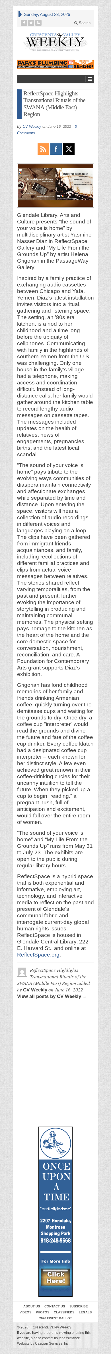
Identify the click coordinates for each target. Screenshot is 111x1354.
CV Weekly (32, 126)
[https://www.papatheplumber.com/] (55, 64)
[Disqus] (55, 1034)
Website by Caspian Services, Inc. (43, 1343)
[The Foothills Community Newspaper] (55, 42)
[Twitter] (31, 23)
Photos (42, 1312)
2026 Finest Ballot (55, 1318)
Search (84, 23)
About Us (31, 1306)
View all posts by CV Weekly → (52, 996)
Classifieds (64, 1312)
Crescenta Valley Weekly (50, 1327)
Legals (85, 1312)
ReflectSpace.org (38, 955)
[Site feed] (38, 23)
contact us (50, 1338)
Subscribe (78, 1306)
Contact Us (54, 1306)
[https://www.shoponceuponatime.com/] (55, 1212)
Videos (25, 1312)
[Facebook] (24, 23)
